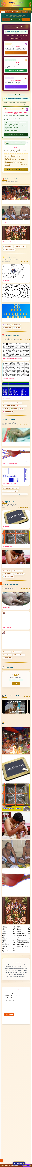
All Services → (25, 261)
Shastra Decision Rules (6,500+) (10, 488)
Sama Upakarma (7, 654)
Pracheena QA (23, 494)
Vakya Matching (7, 327)
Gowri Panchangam (8, 411)
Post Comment (9, 1014)
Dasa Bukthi (17, 327)
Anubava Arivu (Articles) (9, 249)
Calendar (5, 408)
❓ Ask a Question (26, 19)
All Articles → (25, 183)
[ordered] (15, 993)
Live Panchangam (21, 405)
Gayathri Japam (7, 657)
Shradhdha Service (8, 573)
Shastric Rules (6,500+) (9, 405)
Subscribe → (26, 696)
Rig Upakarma (6, 651)
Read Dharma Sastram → (23, 424)
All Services (6, 324)
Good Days (14, 408)
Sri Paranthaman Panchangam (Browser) (12, 402)
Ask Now (16, 683)
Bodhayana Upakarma (19, 654)
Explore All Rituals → (23, 507)
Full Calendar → (25, 339)
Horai (21, 408)
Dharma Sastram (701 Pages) (10, 494)
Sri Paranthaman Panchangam (10, 491)
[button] (8, 995)
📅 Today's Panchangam (16, 19)
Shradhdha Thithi (19, 573)
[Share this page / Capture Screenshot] (1, 1160)
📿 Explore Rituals (5, 19)
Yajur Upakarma (17, 651)
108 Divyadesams (7, 246)
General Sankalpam (17, 570)
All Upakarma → (25, 588)
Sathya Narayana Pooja (20, 246)
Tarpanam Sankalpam (8, 576)
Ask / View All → (25, 668)
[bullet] (18, 993)
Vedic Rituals (6, 570)
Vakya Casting (16, 324)
